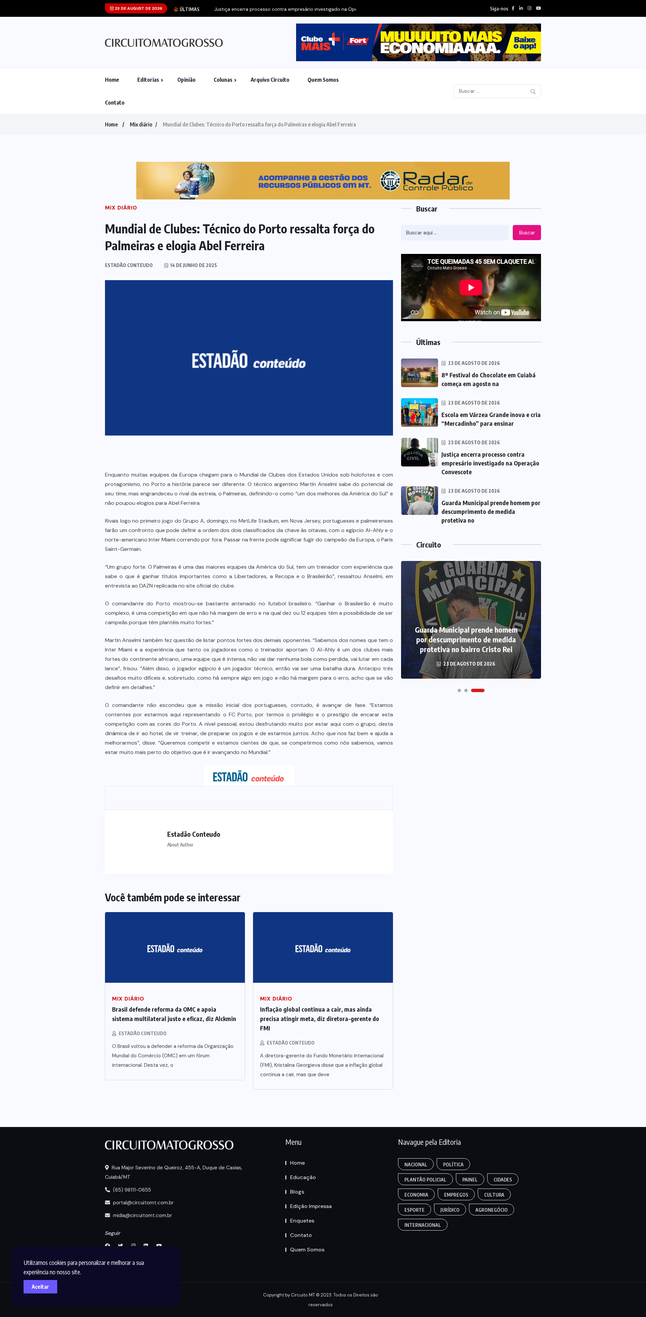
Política (453, 1164)
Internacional (422, 1225)
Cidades (503, 1179)
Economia (416, 1195)
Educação (303, 1177)
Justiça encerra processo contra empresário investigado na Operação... (293, 9)
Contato (114, 102)
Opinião (186, 79)
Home (112, 79)
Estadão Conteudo (143, 1033)
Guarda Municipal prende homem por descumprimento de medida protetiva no (490, 511)
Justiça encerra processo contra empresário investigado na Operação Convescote (490, 463)
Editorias (148, 79)
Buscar (527, 232)
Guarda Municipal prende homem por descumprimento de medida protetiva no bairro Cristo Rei (466, 639)
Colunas (223, 79)
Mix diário (141, 124)
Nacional (415, 1164)
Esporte (414, 1210)
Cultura (494, 1195)
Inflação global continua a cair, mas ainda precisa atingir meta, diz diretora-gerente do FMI (319, 1018)
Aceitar (40, 1286)
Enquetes (302, 1220)
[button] (459, 690)
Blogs (297, 1191)
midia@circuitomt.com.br (142, 1215)
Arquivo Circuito (270, 79)
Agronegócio (491, 1210)
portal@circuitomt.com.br (143, 1202)
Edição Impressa (311, 1206)
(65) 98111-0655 (131, 1190)
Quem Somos (323, 79)
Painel (470, 1179)
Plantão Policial (425, 1179)
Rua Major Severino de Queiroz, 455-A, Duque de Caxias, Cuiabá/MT (173, 1172)
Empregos (456, 1195)
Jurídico (450, 1210)
